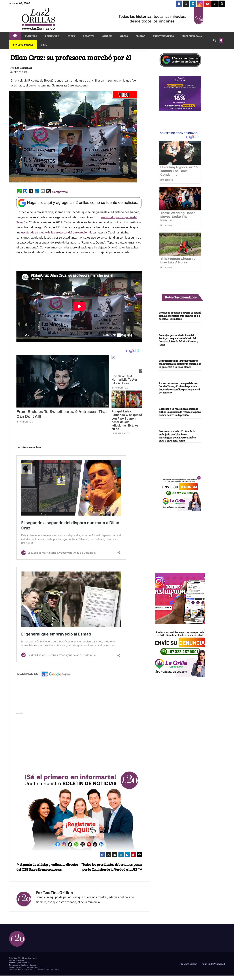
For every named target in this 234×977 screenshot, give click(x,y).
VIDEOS (124, 36)
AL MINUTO (31, 36)
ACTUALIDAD (52, 36)
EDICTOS (140, 36)
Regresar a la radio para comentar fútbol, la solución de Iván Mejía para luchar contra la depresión (180, 412)
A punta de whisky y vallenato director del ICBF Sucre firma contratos (47, 867)
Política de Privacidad (213, 963)
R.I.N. (44, 44)
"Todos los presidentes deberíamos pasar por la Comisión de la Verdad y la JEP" (111, 867)
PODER (71, 36)
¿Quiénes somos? (188, 963)
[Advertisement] (79, 741)
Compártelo (60, 192)
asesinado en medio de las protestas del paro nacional (56, 232)
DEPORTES (88, 36)
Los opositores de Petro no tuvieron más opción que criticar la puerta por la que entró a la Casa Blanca (180, 364)
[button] (214, 40)
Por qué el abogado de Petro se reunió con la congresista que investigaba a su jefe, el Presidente (180, 316)
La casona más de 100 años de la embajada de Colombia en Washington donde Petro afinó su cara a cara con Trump (177, 435)
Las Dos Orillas (23, 68)
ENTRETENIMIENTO (163, 36)
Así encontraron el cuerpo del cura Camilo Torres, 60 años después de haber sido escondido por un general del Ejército (179, 387)
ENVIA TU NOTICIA (23, 44)
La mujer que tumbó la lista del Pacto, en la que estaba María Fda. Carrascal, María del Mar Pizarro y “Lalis (178, 339)
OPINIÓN (107, 36)
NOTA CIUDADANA (192, 36)
